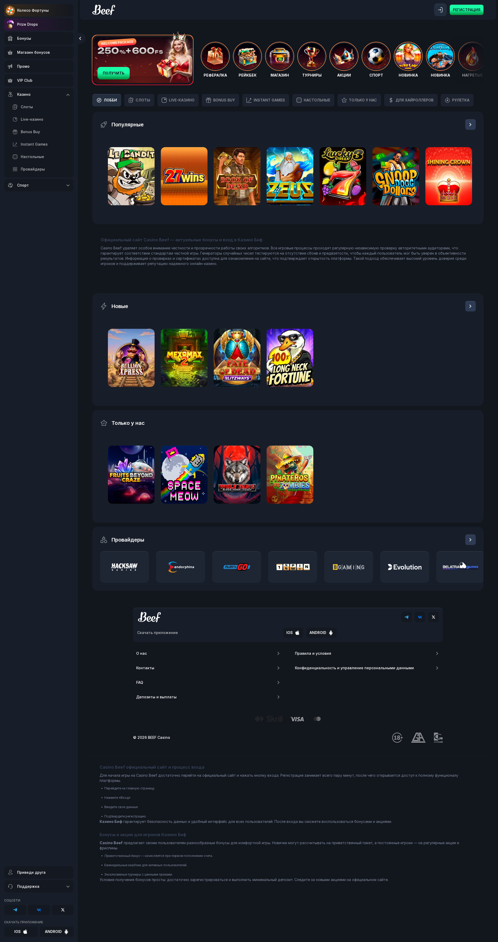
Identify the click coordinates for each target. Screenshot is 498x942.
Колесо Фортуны (33, 10)
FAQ (139, 682)
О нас (141, 653)
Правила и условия (313, 653)
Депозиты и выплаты (156, 697)
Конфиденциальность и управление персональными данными (354, 668)
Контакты (145, 668)
